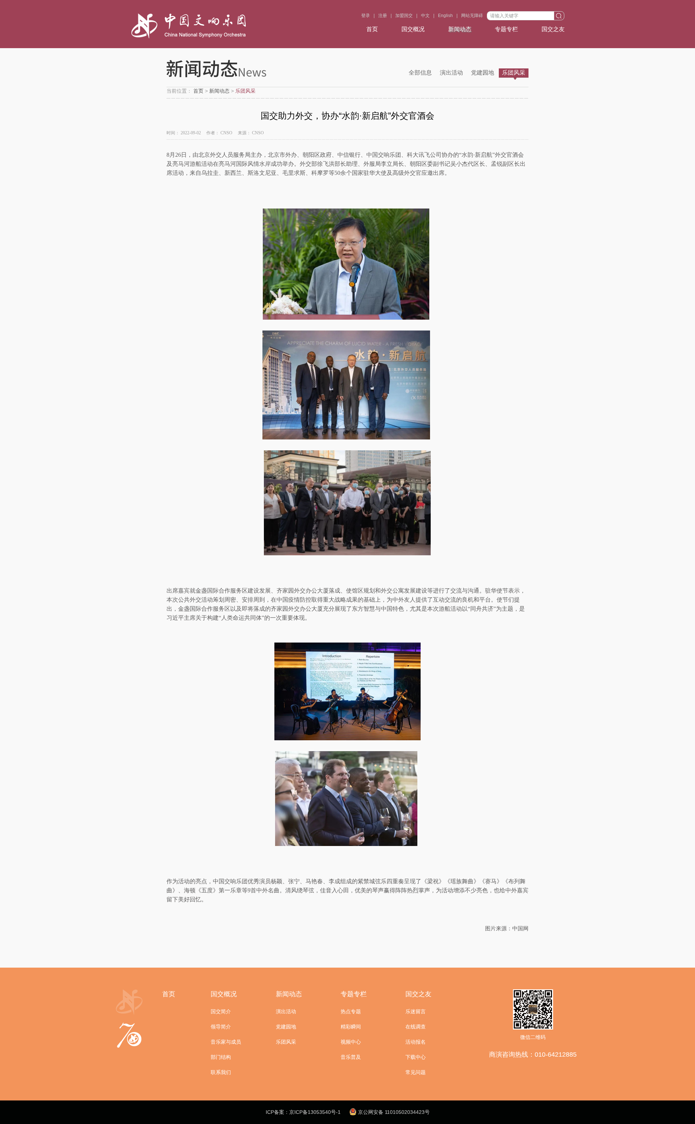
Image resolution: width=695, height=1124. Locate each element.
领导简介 (221, 1027)
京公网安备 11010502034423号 (393, 1112)
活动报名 (415, 1042)
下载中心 (415, 1057)
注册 (382, 15)
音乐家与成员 (226, 1042)
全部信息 (420, 73)
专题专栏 (506, 29)
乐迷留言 (415, 1011)
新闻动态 (459, 29)
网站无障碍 (472, 15)
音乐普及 (351, 1057)
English (445, 15)
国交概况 (413, 29)
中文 (425, 15)
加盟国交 (404, 15)
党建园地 (482, 73)
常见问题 (415, 1072)
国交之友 (553, 29)
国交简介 (221, 1011)
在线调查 (415, 1027)
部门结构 (221, 1057)
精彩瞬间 (351, 1027)
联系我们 (221, 1072)
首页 (372, 29)
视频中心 (351, 1042)
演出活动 (451, 73)
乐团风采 (513, 73)
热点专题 (351, 1011)
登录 (365, 15)
